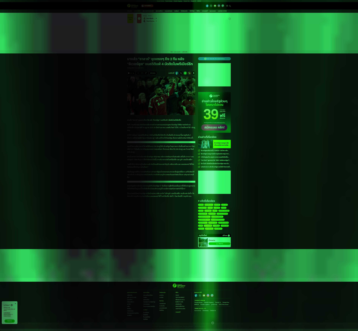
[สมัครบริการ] (214, 112)
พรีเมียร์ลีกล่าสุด (209, 228)
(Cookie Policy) (7, 315)
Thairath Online (160, 1)
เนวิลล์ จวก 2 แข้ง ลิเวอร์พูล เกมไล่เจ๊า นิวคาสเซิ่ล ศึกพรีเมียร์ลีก (216, 167)
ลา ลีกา (129, 304)
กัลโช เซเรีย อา (130, 301)
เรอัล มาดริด (224, 204)
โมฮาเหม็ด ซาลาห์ (208, 204)
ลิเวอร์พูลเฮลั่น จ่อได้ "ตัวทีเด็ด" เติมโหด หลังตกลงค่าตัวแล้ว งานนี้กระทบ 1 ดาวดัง (214, 150)
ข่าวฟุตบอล (217, 207)
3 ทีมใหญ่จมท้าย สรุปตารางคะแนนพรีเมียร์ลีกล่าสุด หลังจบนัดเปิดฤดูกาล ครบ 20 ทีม (214, 157)
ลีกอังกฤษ (201, 228)
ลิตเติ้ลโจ (145, 319)
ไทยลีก (145, 297)
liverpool (201, 210)
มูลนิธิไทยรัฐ (214, 304)
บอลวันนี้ (224, 207)
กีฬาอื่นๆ (161, 310)
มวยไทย (161, 295)
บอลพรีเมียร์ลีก (225, 225)
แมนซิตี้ (200, 225)
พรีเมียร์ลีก (137, 11)
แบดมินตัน (162, 305)
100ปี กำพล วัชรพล (223, 304)
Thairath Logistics (204, 304)
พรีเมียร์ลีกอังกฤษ (203, 222)
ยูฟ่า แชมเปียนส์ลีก (131, 297)
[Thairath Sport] (132, 6)
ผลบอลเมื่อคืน (212, 213)
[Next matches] (230, 18)
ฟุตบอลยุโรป (177, 51)
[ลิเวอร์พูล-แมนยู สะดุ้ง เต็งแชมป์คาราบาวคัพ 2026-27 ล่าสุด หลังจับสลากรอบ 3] (205, 144)
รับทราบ (9, 321)
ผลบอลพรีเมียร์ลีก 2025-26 (218, 219)
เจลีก (128, 306)
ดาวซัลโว (129, 315)
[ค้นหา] (230, 6)
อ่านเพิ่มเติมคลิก (7, 313)
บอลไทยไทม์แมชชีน (180, 308)
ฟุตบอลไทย (159, 11)
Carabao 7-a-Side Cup (149, 301)
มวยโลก (161, 297)
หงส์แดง (215, 210)
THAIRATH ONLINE (199, 300)
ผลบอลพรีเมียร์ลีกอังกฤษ (204, 216)
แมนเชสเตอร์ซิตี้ (208, 225)
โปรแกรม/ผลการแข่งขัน (133, 313)
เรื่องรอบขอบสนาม (180, 299)
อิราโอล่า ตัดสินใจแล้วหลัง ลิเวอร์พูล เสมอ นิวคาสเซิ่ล (215, 164)
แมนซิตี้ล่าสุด (216, 225)
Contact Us (213, 310)
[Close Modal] (15, 303)
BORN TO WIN (179, 301)
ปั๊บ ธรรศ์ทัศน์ (146, 317)
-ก (138, 72)
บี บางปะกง (146, 312)
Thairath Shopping (178, 1)
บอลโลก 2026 (222, 11)
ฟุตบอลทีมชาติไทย (148, 295)
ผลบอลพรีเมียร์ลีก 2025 (204, 219)
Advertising (205, 310)
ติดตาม (221, 243)
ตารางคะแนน (130, 310)
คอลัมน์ (176, 11)
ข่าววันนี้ (210, 207)
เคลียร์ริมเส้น (179, 304)
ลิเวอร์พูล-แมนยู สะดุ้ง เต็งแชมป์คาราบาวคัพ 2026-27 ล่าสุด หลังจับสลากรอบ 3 (221, 144)
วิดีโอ (198, 11)
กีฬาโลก (192, 11)
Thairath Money (168, 1)
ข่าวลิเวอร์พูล (208, 210)
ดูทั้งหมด (225, 235)
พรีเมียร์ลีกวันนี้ (218, 228)
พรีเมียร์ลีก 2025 (212, 222)
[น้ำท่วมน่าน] (203, 242)
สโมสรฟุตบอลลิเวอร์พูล (224, 210)
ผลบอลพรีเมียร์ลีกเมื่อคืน (217, 216)
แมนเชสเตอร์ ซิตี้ (202, 207)
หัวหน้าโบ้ (145, 314)
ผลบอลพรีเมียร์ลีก (203, 213)
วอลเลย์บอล (168, 11)
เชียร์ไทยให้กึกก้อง (180, 306)
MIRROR (199, 1)
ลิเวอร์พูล (201, 204)
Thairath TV (193, 1)
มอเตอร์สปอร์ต (163, 308)
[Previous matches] (135, 18)
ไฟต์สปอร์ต (184, 11)
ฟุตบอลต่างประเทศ (148, 11)
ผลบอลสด (147, 5)
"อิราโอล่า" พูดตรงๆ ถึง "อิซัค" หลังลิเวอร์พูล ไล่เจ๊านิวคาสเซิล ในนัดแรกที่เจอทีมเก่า (215, 160)
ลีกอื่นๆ (129, 308)
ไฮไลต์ (177, 295)
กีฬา (172, 51)
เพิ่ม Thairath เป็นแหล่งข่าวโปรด (216, 58)
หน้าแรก (129, 11)
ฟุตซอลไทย (146, 299)
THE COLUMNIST (180, 297)
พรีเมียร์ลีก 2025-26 (223, 222)
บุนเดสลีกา (129, 299)
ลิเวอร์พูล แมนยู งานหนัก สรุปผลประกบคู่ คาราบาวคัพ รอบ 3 (215, 154)
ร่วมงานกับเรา (197, 310)
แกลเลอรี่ (205, 11)
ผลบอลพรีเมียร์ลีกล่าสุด (222, 213)
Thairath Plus (186, 1)
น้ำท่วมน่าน (212, 240)
